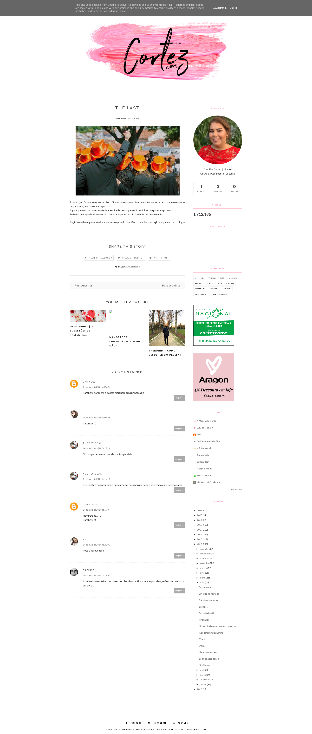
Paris (220, 283)
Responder (179, 398)
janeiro (203, 684)
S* (84, 539)
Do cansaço (205, 587)
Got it (233, 8)
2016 (199, 534)
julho (202, 572)
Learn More (220, 8)
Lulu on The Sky (205, 427)
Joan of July (203, 455)
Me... (202, 278)
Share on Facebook (100, 258)
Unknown (90, 381)
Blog (222, 278)
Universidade (133, 266)
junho (202, 577)
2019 (199, 520)
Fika (199, 434)
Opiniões (209, 283)
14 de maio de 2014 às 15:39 (96, 509)
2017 (199, 529)
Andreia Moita (205, 468)
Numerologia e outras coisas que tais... (218, 626)
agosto (203, 568)
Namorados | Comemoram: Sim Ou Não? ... (124, 341)
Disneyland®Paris (220, 294)
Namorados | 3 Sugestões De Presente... (81, 330)
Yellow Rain (203, 461)
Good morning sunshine (211, 632)
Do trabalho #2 (206, 613)
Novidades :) (205, 665)
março (203, 674)
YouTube (234, 191)
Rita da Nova (204, 475)
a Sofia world (204, 448)
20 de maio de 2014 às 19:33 (96, 575)
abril (202, 670)
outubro (204, 558)
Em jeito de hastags (209, 593)
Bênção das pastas (208, 600)
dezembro (205, 548)
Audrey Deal (92, 443)
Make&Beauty (201, 294)
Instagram (217, 191)
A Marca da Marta (206, 420)
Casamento (200, 289)
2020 (199, 515)
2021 (199, 510)
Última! (202, 645)
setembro (205, 563)
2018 (199, 524)
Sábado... (203, 606)
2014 (199, 544)
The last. (203, 639)
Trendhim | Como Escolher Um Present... (167, 352)
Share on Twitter (132, 258)
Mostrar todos (236, 490)
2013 (199, 689)
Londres (230, 283)
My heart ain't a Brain (208, 482)
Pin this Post (161, 258)
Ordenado (204, 619)
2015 (199, 539)
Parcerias (232, 278)
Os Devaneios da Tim (208, 441)
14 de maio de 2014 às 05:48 (96, 417)
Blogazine (214, 289)
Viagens (211, 278)
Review (198, 283)
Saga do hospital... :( (209, 658)
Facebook (201, 191)
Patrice (88, 570)
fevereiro (204, 679)
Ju (84, 412)
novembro (205, 553)
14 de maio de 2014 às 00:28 (96, 386)
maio (202, 582)
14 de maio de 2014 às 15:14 (96, 448)
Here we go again (208, 652)
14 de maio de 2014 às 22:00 (96, 544)
